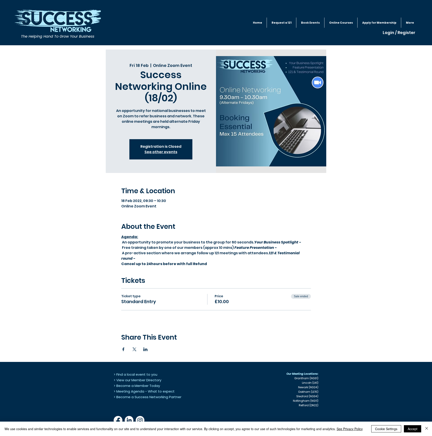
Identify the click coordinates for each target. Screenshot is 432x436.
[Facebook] (118, 420)
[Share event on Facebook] (123, 349)
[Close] (426, 428)
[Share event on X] (134, 349)
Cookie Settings (386, 429)
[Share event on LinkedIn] (145, 349)
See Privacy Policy (350, 429)
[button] (310, 23)
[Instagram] (140, 420)
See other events (160, 151)
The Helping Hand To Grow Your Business (57, 36)
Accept (412, 429)
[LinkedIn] (129, 420)
